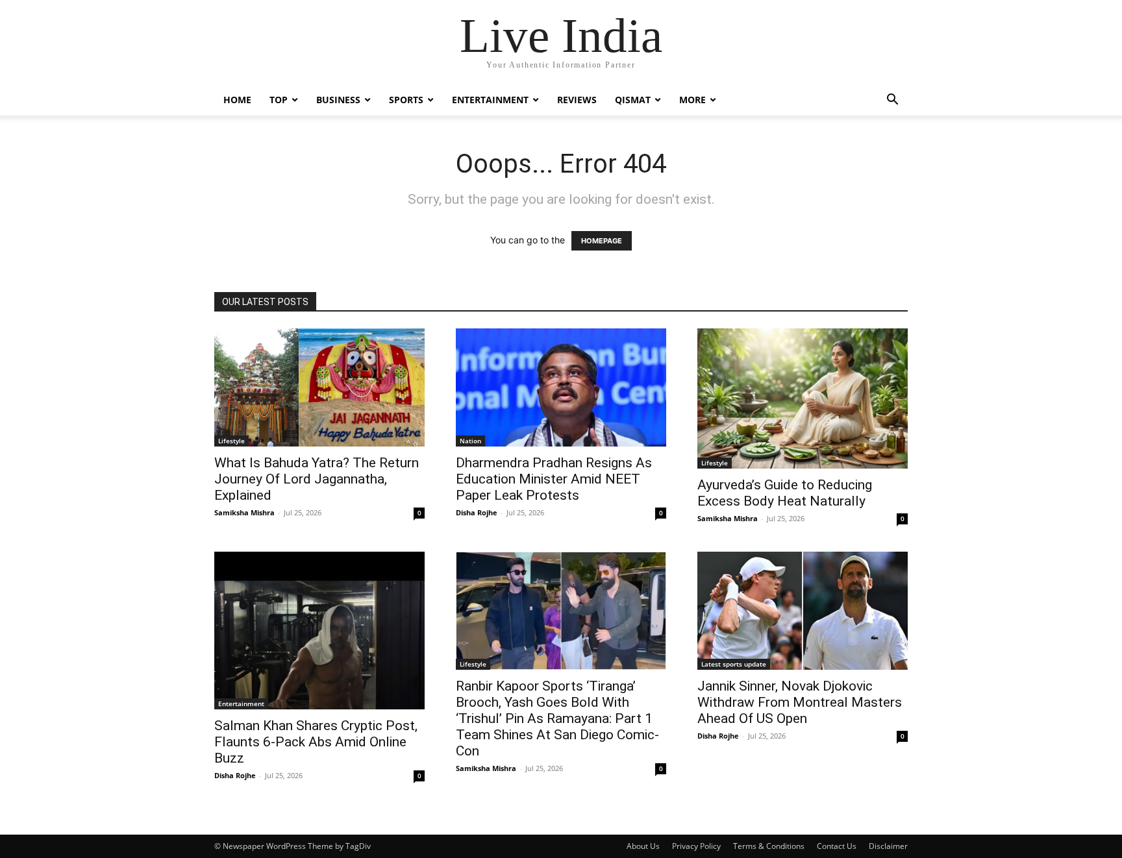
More (692, 99)
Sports (406, 99)
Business (338, 99)
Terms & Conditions (768, 846)
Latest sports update (733, 663)
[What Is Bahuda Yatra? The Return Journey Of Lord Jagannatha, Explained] (319, 387)
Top (278, 99)
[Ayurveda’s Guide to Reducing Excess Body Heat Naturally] (802, 398)
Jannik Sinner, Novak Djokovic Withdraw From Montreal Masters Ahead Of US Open (799, 702)
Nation (470, 440)
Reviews (577, 99)
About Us (643, 846)
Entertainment (490, 99)
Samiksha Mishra (244, 512)
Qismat (633, 99)
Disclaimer (888, 846)
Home (237, 99)
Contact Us (836, 846)
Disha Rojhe (476, 512)
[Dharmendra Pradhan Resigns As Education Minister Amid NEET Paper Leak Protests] (561, 387)
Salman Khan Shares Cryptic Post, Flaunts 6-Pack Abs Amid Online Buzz (316, 742)
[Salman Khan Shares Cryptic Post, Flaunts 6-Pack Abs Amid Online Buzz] (319, 630)
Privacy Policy (696, 846)
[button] (892, 101)
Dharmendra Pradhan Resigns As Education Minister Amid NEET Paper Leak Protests (554, 479)
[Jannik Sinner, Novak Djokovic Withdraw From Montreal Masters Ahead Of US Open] (802, 611)
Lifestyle (231, 440)
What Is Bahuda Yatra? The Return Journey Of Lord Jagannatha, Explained (316, 479)
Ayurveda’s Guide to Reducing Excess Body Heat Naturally (784, 493)
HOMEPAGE (601, 240)
